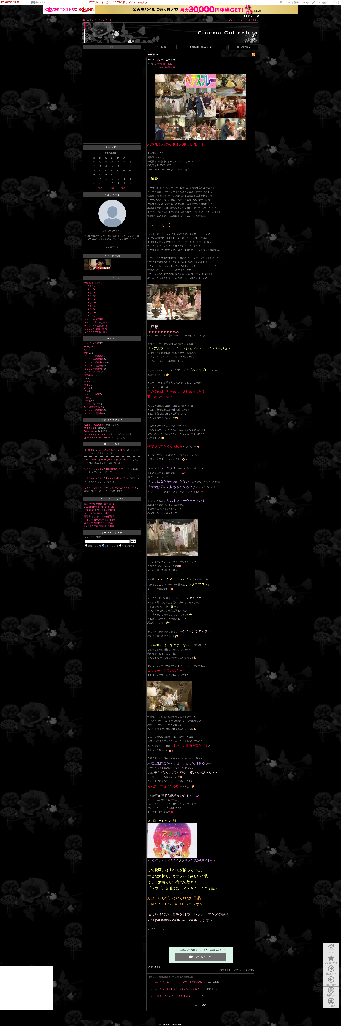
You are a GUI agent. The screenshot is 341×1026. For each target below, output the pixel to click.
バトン (87, 388)
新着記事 (331, 995)
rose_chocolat (91, 459)
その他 (87, 401)
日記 (93, 19)
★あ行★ (91, 286)
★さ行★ (91, 292)
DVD (86, 346)
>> (298, 2)
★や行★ (91, 309)
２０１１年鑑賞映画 (93, 410)
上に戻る (331, 1006)
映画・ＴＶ (40, 2)
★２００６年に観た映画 (96, 325)
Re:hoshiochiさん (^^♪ (117, 478)
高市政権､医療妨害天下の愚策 (98, 523)
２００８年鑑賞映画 (93, 365)
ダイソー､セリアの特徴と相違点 (99, 520)
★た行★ (91, 296)
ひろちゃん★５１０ (94, 469)
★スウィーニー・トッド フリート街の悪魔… (179, 982)
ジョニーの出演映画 (93, 319)
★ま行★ (91, 306)
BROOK (88, 450)
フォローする (331, 963)
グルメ (87, 381)
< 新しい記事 (159, 47)
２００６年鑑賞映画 (93, 359)
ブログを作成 (322, 2)
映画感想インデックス (94, 282)
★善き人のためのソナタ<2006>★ (172, 996)
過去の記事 (331, 974)
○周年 (87, 349)
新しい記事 (331, 984)
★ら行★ (91, 312)
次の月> (123, 188)
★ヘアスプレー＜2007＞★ (161, 59)
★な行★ (91, 299)
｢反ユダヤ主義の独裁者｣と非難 (99, 526)
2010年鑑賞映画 (92, 407)
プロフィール (105, 19)
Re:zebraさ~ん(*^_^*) (117, 469)
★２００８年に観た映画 (96, 332)
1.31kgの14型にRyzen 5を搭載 (99, 507)
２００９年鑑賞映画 (93, 369)
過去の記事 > (243, 47)
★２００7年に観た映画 (95, 329)
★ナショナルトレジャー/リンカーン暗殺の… (178, 989)
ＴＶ (86, 391)
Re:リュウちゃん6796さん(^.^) (121, 488)
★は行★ (91, 302)
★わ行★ (91, 316)
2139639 (249, 16)
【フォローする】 (235, 19)
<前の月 (100, 188)
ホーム (85, 19)
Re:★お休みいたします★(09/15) (111, 450)
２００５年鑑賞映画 (93, 356)
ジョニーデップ (91, 372)
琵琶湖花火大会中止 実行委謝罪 (99, 516)
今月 (112, 188)
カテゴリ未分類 (91, 343)
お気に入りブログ (112, 420)
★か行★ (91, 289)
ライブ (87, 385)
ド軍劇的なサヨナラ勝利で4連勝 (99, 510)
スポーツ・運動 (91, 394)
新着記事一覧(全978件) (201, 47)
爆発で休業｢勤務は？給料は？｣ (99, 504)
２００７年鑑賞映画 (93, 362)
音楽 (86, 397)
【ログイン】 (252, 19)
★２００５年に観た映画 (96, 322)
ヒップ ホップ (91, 404)
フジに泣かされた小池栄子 (97, 513)
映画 (86, 353)
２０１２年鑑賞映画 (93, 413)
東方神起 (88, 375)
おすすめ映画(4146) (164, 64)
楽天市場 (335, 2)
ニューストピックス (112, 499)
